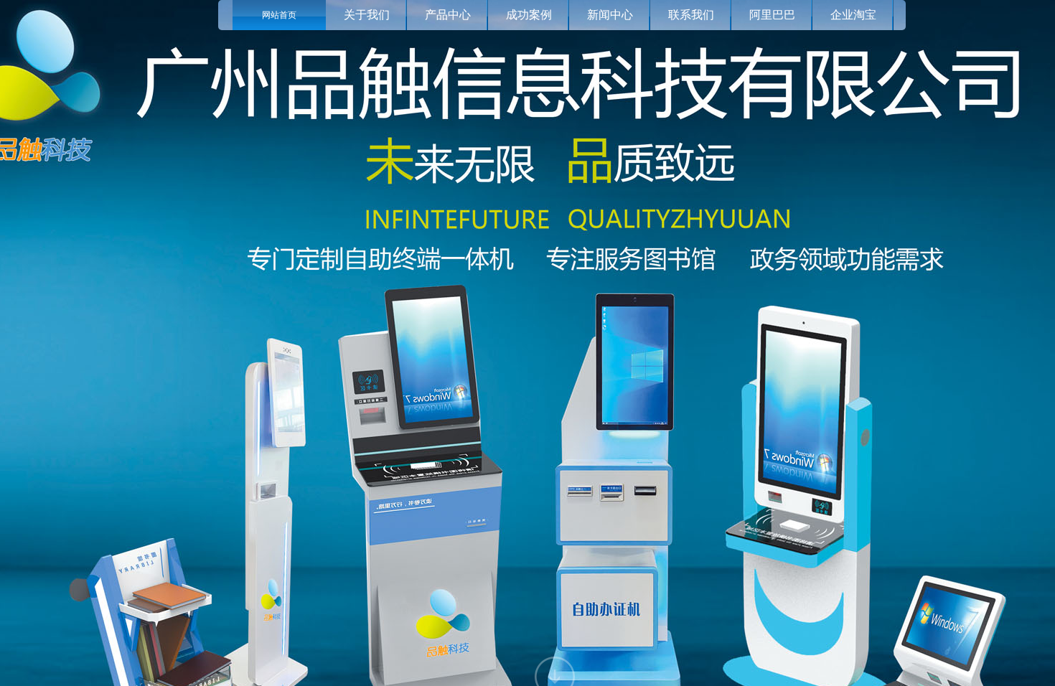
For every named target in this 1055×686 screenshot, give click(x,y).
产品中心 (448, 15)
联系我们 (691, 15)
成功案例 (529, 15)
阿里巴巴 (772, 15)
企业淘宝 (853, 15)
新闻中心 (610, 15)
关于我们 (367, 15)
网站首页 (279, 15)
